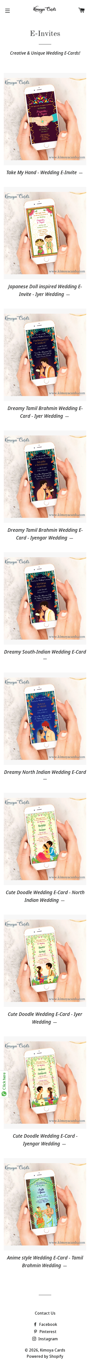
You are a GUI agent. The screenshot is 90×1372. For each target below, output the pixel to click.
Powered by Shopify (45, 1356)
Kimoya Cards (52, 1350)
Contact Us (45, 1313)
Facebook (47, 1324)
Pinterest (47, 1331)
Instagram (47, 1339)
